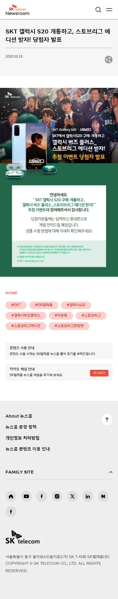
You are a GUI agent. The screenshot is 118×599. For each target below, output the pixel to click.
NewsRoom (17, 13)
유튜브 (26, 496)
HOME (11, 293)
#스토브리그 (91, 315)
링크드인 (87, 496)
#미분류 (61, 315)
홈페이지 (10, 496)
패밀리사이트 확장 (59, 472)
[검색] (98, 9)
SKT (19, 9)
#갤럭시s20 (76, 305)
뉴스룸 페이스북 (10, 511)
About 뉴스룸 (18, 416)
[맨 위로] (107, 419)
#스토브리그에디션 (25, 326)
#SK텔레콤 (43, 305)
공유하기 (109, 59)
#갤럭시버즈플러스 (25, 315)
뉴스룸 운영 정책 (20, 427)
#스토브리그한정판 (69, 326)
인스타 (57, 496)
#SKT (16, 305)
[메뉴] (109, 9)
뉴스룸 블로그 (103, 496)
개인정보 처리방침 (22, 438)
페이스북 (41, 496)
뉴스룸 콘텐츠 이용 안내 (27, 449)
